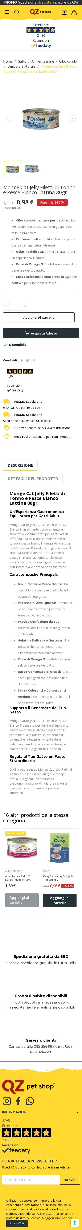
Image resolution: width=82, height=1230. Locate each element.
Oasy (46, 871)
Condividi (22, 360)
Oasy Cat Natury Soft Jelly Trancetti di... (58, 878)
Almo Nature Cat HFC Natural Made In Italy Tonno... (17, 878)
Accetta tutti (17, 1223)
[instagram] (7, 1101)
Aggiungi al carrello (38, 317)
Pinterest (34, 360)
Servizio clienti (41, 1040)
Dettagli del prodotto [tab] (33, 478)
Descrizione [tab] (20, 465)
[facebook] (18, 1101)
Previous (9, 118)
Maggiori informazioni (57, 1218)
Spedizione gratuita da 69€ (41, 956)
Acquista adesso (44, 333)
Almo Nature (14, 871)
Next (72, 118)
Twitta (28, 360)
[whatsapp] (30, 1101)
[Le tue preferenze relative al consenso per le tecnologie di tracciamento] (75, 1223)
